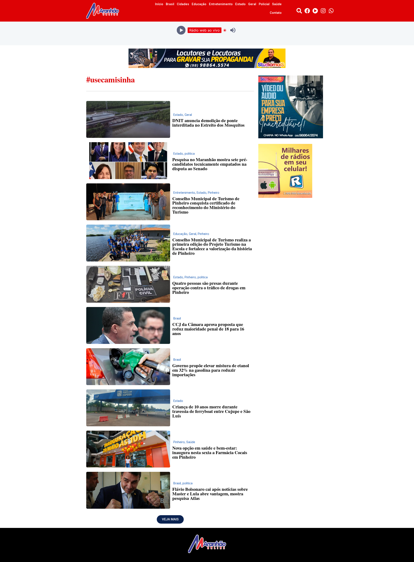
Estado (240, 4)
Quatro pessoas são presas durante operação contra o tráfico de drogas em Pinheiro (208, 287)
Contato (276, 13)
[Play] (181, 30)
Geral (252, 4)
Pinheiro (213, 193)
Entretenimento (221, 4)
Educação (199, 4)
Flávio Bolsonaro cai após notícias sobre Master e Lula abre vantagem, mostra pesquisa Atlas (210, 493)
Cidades (183, 4)
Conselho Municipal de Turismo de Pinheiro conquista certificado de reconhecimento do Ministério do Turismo (205, 205)
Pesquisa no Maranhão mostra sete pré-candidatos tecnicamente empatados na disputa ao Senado (209, 164)
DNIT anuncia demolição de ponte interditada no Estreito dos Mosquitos (208, 122)
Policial (264, 4)
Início (159, 4)
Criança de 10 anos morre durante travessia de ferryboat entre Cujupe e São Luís (211, 411)
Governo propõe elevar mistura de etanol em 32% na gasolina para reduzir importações (210, 370)
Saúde (277, 4)
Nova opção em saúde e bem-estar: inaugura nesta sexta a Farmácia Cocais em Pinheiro (209, 452)
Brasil (170, 4)
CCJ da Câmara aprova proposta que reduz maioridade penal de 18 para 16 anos (208, 329)
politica (190, 154)
